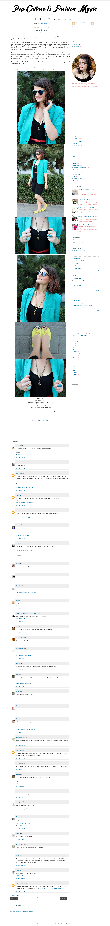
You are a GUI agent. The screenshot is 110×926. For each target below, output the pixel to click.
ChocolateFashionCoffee (22, 718)
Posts (75, 240)
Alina (17, 563)
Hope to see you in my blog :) (23, 823)
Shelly (18, 691)
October (75, 355)
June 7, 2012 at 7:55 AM (20, 538)
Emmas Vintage (77, 288)
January (74, 374)
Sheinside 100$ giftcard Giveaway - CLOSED (87, 216)
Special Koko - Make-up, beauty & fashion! (83, 305)
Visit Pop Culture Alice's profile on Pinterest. (81, 251)
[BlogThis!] (40, 427)
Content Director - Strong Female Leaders (27, 613)
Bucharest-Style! (77, 268)
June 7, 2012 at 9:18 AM (20, 595)
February (75, 372)
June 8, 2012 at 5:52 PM (20, 769)
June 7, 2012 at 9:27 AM (20, 608)
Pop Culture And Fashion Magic (51, 923)
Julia (17, 774)
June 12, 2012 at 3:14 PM (20, 865)
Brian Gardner (94, 333)
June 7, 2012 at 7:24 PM (20, 732)
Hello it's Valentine (78, 285)
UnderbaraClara (77, 278)
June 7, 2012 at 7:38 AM (20, 520)
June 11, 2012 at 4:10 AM (21, 839)
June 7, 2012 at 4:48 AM (20, 505)
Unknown (18, 473)
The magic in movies (77, 178)
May (74, 366)
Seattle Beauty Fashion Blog (22, 618)
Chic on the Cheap (20, 875)
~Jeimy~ (18, 462)
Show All (97, 270)
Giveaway (75, 158)
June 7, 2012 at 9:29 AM (20, 621)
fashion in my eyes (77, 265)
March (74, 370)
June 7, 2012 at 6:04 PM (20, 714)
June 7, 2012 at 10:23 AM (21, 658)
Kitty (17, 674)
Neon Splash (41, 30)
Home (38, 898)
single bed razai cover (56, 888)
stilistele (18, 663)
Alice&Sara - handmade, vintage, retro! (82, 260)
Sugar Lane (19, 706)
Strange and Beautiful (77, 172)
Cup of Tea (18, 783)
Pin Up (74, 169)
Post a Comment (15, 895)
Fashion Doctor (77, 258)
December (75, 351)
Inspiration (75, 163)
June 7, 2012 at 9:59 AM (20, 643)
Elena (17, 816)
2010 (74, 379)
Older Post (63, 898)
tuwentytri (19, 802)
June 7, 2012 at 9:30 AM (20, 632)
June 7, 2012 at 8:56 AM (20, 581)
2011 (74, 377)
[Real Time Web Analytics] (75, 384)
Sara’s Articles (76, 46)
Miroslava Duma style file (83, 224)
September (75, 357)
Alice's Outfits (46, 420)
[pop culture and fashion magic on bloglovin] (41, 24)
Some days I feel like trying (84, 199)
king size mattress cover (44, 888)
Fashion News (76, 154)
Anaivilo (18, 626)
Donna (18, 600)
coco (17, 574)
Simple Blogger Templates (68, 923)
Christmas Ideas (76, 145)
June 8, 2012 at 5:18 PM (20, 758)
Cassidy (18, 586)
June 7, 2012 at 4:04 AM (20, 457)
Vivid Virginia (20, 844)
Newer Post (14, 898)
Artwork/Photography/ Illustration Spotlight (82, 141)
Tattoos (74, 176)
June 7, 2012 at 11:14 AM (21, 669)
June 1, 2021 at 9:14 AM (20, 891)
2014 (74, 345)
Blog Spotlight (76, 143)
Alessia (18, 525)
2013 (74, 347)
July (74, 362)
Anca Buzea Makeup (78, 308)
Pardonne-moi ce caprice (79, 303)
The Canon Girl (20, 737)
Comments (76, 242)
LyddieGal (19, 870)
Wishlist (75, 181)
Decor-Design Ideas (77, 150)
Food (74, 156)
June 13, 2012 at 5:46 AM (21, 878)
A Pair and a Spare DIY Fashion (81, 280)
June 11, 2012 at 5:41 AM (21, 850)
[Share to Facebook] (40, 433)
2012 (74, 350)
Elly (21, 825)
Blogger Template (76, 335)
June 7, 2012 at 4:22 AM (20, 468)
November (75, 353)
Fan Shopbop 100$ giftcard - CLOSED (86, 208)
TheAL (18, 855)
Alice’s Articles (39, 420)
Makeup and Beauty (77, 165)
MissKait (18, 445)
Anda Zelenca (77, 298)
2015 (74, 343)
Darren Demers (20, 883)
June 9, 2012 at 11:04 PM (20, 797)
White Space (81, 333)
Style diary (76, 263)
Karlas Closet (76, 283)
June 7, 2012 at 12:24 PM (20, 686)
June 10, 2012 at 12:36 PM (21, 812)
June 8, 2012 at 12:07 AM (21, 745)
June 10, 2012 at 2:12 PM (20, 828)
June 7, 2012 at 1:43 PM (20, 701)
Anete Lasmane (20, 648)
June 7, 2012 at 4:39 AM (20, 490)
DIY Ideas (75, 147)
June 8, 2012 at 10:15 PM (20, 786)
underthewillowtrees (21, 637)
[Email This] (40, 424)
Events (74, 152)
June (74, 364)
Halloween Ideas (76, 161)
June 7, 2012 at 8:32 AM (20, 570)
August (74, 360)
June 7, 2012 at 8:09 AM (20, 558)
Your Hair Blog (77, 300)
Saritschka (19, 543)
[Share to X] (40, 430)
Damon (18, 833)
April (74, 368)
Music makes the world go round (80, 167)
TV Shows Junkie (76, 174)
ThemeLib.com (84, 335)
